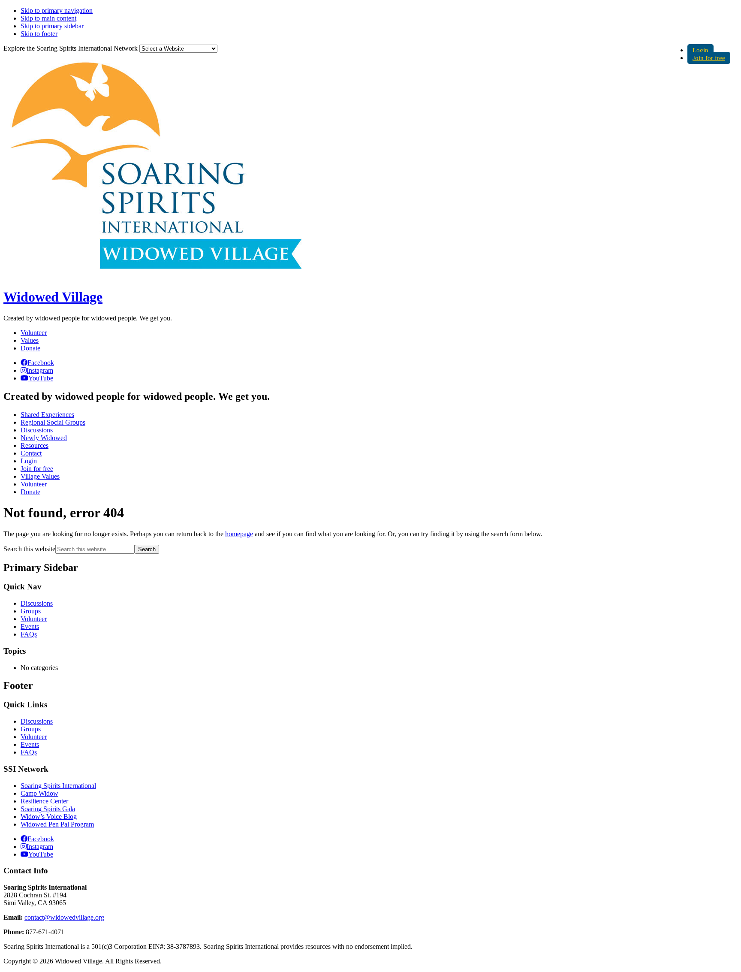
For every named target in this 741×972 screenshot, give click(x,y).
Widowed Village (52, 297)
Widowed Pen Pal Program (57, 824)
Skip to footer (39, 33)
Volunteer (34, 332)
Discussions (37, 603)
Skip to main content (48, 18)
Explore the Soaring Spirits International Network (70, 48)
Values (30, 340)
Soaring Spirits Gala (48, 808)
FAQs (29, 634)
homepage (239, 533)
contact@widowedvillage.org (64, 917)
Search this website (29, 548)
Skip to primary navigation (57, 10)
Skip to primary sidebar (52, 26)
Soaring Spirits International (58, 785)
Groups (31, 611)
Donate (30, 348)
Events (30, 626)
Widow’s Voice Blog (49, 816)
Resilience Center (44, 801)
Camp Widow (39, 793)
